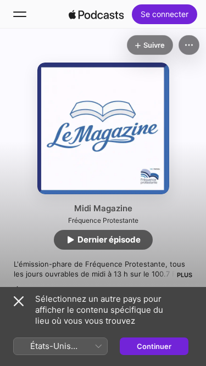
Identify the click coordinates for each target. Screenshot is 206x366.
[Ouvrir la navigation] (20, 14)
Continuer (154, 346)
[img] (96, 14)
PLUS (184, 275)
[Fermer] (19, 301)
